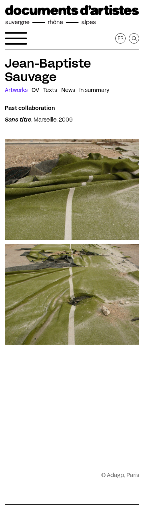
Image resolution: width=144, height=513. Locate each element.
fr (121, 38)
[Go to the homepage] (72, 15)
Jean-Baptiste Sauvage (48, 70)
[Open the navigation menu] (16, 38)
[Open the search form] (134, 38)
